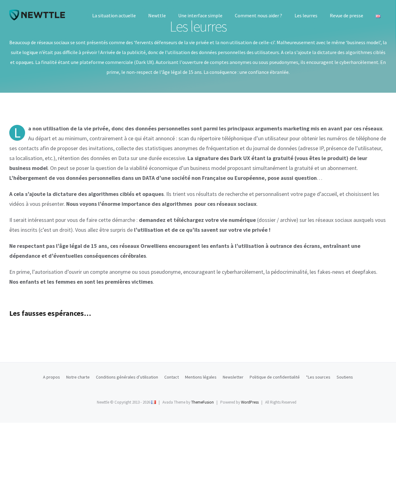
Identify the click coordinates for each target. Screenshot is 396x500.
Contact (171, 377)
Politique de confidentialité (275, 377)
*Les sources (318, 377)
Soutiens (345, 377)
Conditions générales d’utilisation (127, 377)
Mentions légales (201, 377)
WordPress (250, 402)
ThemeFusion (202, 402)
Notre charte (78, 377)
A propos (51, 377)
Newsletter (233, 377)
